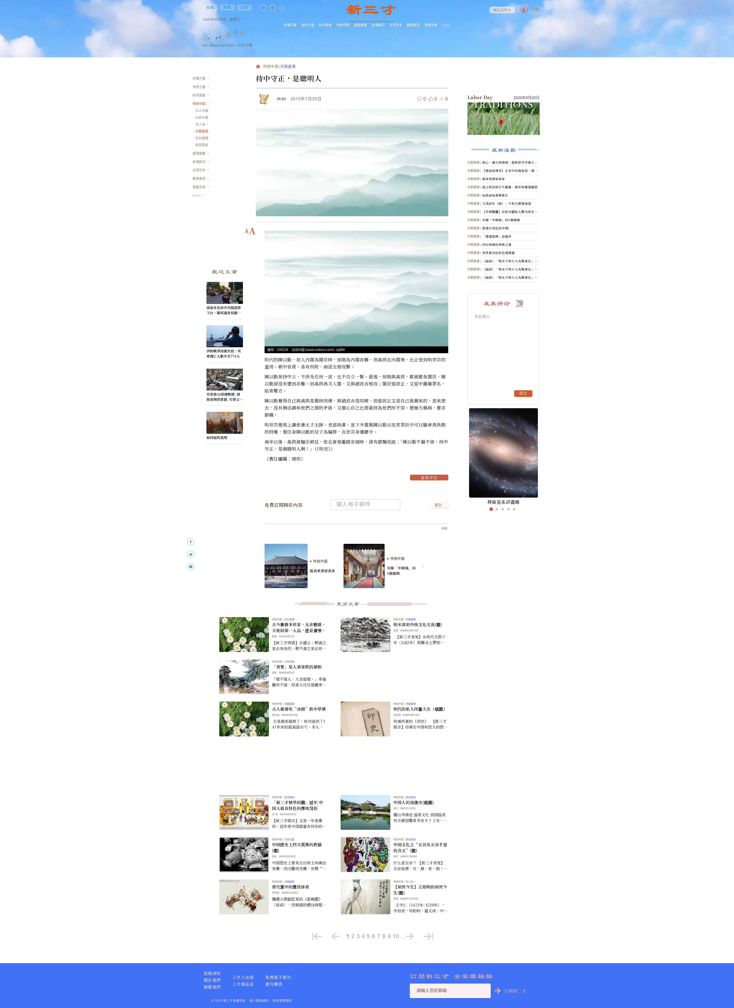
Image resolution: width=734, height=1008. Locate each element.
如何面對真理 (216, 437)
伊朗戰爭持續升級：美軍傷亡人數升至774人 (223, 353)
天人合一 (201, 124)
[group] (228, 40)
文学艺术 (395, 25)
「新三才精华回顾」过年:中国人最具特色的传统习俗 (297, 805)
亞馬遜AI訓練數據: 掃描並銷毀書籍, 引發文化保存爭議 (224, 397)
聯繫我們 (212, 987)
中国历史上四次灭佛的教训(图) (297, 847)
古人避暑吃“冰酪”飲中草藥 (299, 709)
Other (446, 25)
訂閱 (244, 7)
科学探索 (325, 25)
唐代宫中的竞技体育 (290, 887)
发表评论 (429, 478)
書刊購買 (274, 984)
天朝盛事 (201, 131)
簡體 (535, 9)
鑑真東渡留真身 (322, 570)
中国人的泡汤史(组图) (413, 802)
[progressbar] (250, 33)
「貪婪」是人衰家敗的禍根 (297, 667)
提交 (438, 505)
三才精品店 (243, 984)
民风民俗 (201, 145)
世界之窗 (307, 25)
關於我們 (212, 980)
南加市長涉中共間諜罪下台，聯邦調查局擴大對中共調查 (223, 310)
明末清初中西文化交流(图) (417, 624)
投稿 (210, 7)
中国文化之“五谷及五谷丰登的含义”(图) (420, 847)
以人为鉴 (201, 110)
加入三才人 (502, 10)
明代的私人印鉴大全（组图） (420, 709)
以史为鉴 (201, 117)
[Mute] (240, 33)
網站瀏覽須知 (282, 1000)
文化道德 (201, 138)
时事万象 (290, 25)
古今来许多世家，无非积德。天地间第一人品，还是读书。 (299, 627)
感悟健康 (360, 25)
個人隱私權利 (259, 1000)
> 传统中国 (318, 561)
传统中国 (342, 25)
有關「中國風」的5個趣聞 (401, 570)
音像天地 (430, 25)
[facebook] (190, 542)
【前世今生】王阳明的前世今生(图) (420, 889)
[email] (190, 567)
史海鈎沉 (378, 25)
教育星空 (413, 25)
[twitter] (190, 554)
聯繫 (227, 7)
